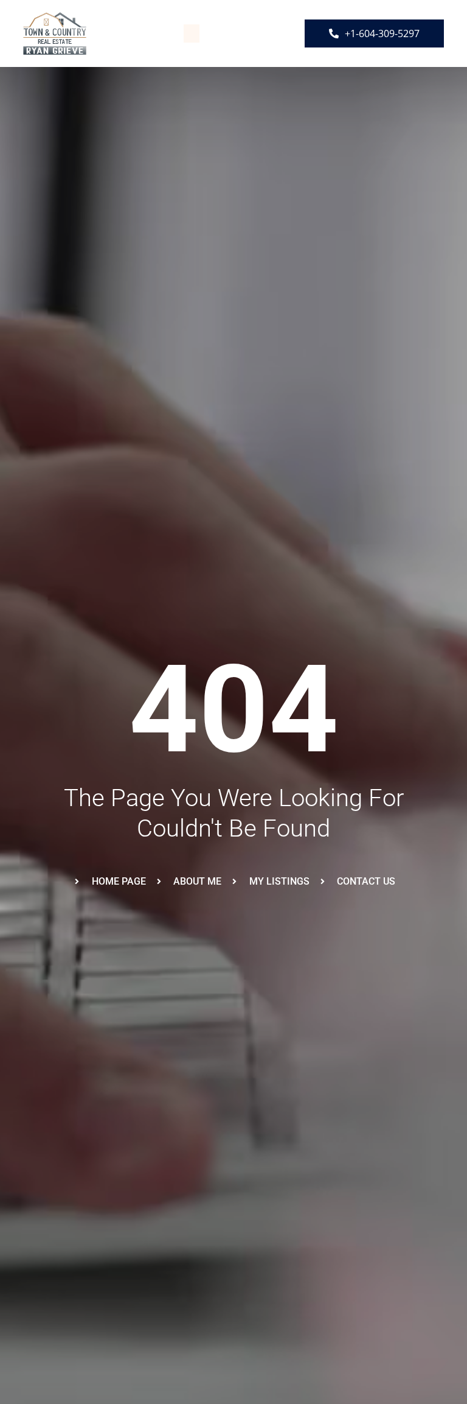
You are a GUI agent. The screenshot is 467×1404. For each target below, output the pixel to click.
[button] (191, 33)
